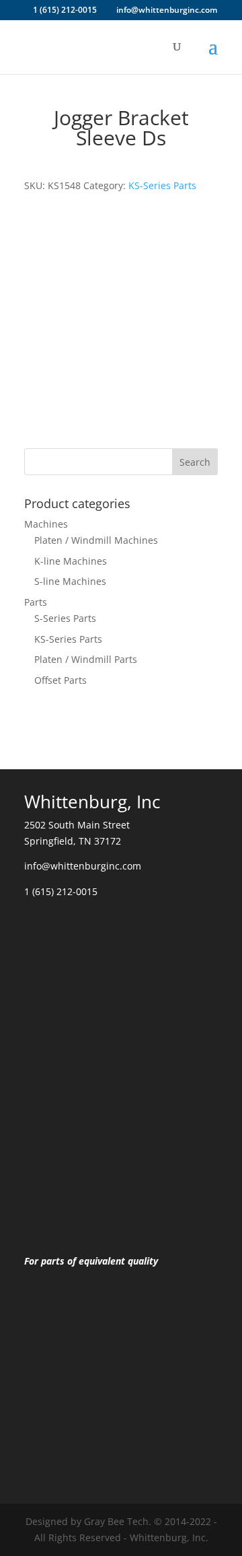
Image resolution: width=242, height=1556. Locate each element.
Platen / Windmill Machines (96, 540)
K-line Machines (70, 561)
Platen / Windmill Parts (85, 659)
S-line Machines (70, 581)
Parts (35, 602)
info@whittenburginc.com (82, 865)
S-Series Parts (65, 618)
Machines (46, 524)
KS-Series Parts (162, 185)
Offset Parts (60, 680)
